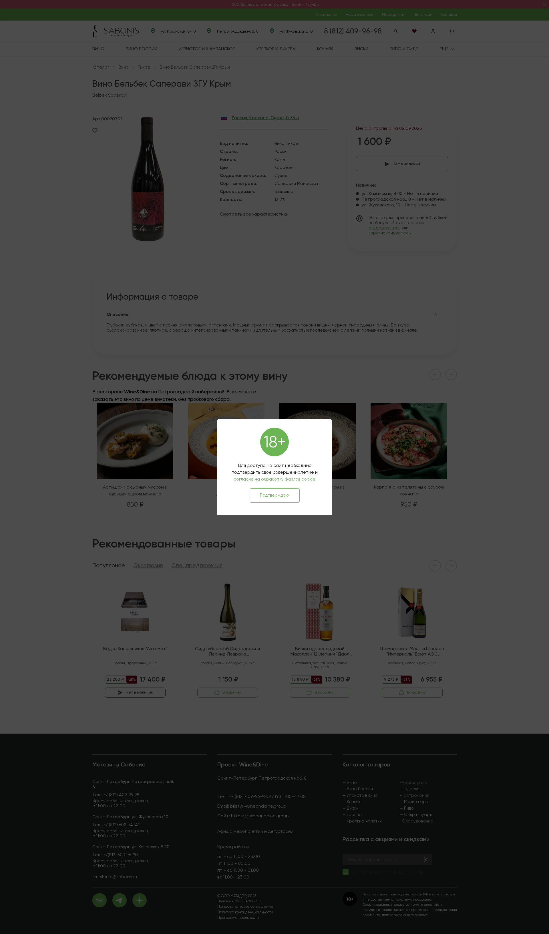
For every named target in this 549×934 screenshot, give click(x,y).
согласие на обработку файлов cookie (274, 479)
